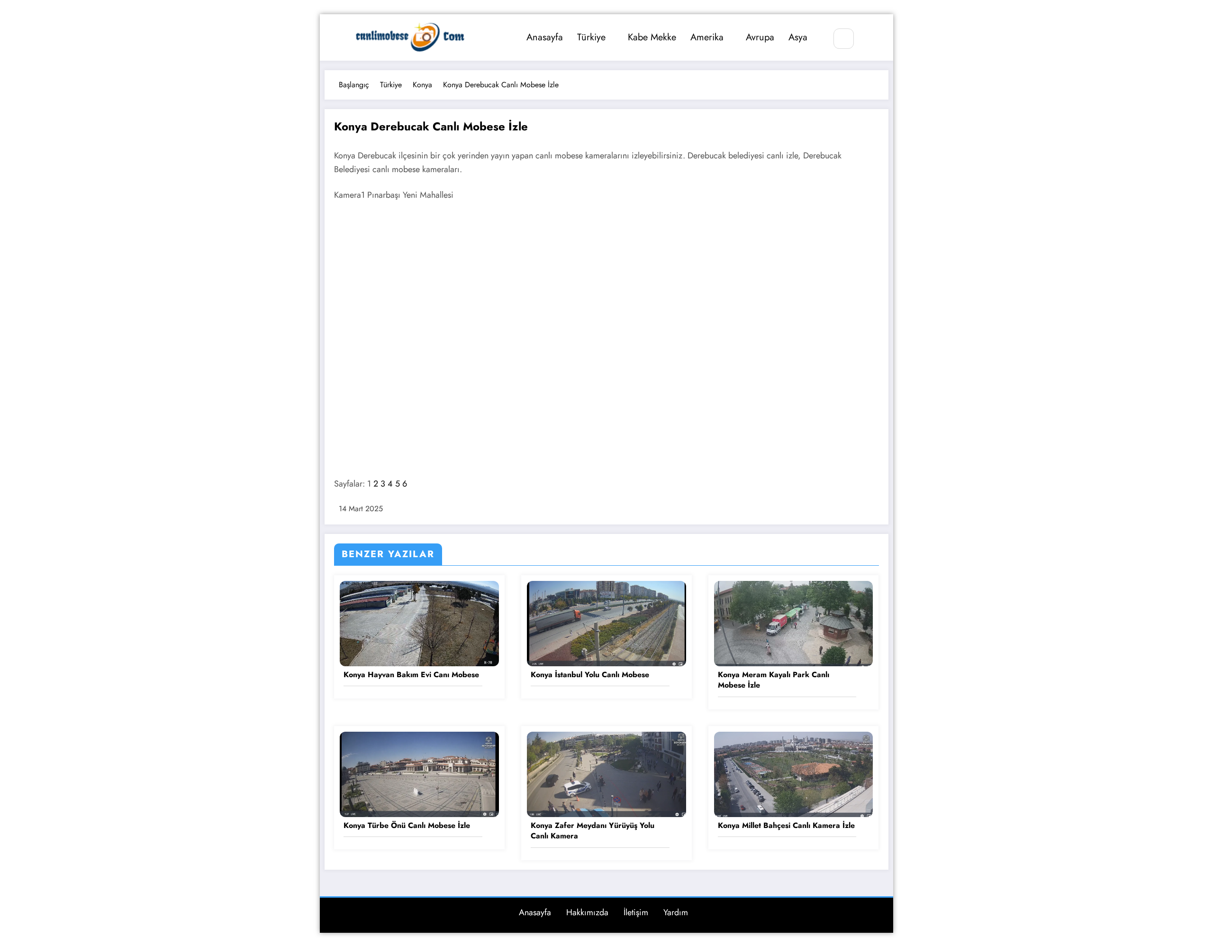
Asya (797, 37)
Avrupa (760, 37)
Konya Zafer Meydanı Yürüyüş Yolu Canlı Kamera (592, 830)
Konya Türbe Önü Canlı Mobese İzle (407, 825)
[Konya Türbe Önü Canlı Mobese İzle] (419, 773)
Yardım (675, 912)
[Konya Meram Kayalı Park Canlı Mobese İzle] (793, 622)
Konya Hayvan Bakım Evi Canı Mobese (411, 675)
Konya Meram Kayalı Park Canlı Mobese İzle (773, 680)
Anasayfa (544, 37)
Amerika (707, 37)
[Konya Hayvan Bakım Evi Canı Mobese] (419, 622)
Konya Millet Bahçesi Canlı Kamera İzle (786, 825)
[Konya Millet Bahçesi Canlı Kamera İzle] (793, 773)
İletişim (636, 912)
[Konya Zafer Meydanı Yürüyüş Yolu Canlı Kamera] (606, 773)
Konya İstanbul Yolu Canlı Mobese (590, 675)
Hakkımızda (587, 912)
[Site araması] (843, 38)
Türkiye (591, 37)
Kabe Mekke (652, 37)
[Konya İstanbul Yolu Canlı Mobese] (606, 622)
